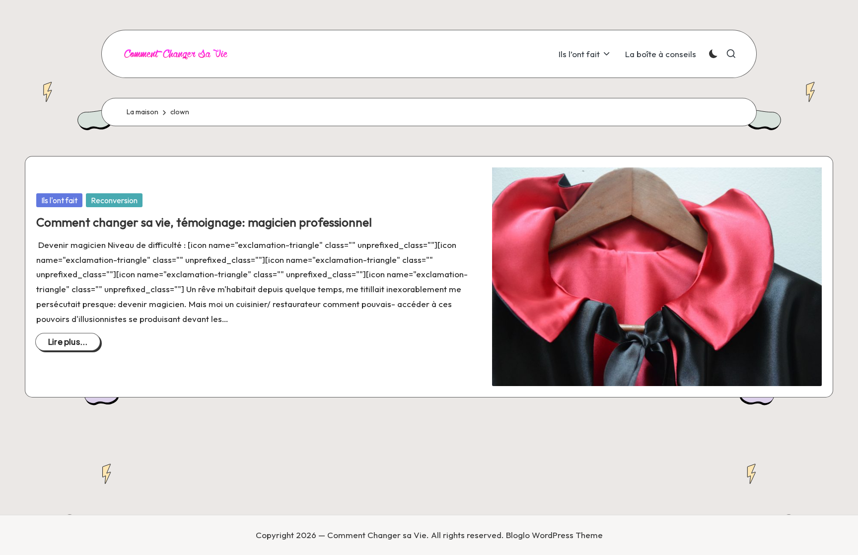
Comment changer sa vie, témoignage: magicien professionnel (204, 222)
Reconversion (114, 200)
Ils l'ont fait (59, 200)
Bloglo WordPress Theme (554, 535)
